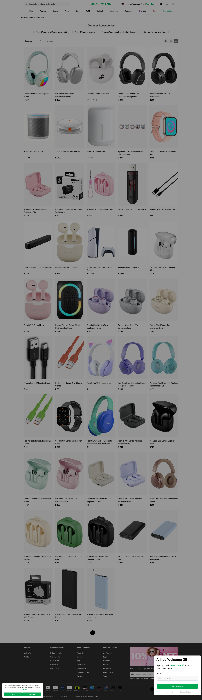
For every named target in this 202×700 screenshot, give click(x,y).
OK (13, 694)
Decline (32, 694)
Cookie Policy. (22, 689)
